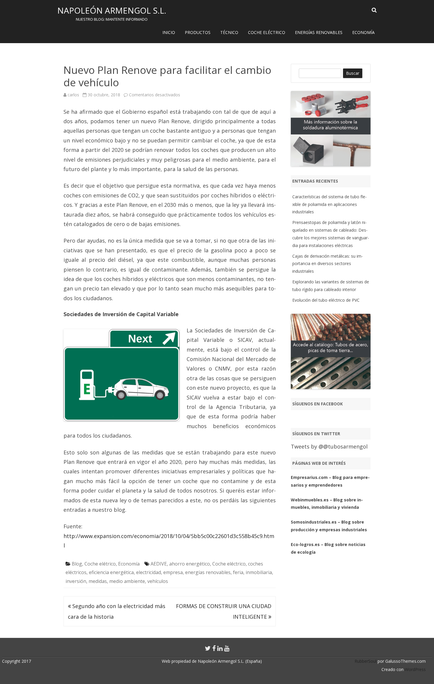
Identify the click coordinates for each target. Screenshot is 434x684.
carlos (73, 95)
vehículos (157, 581)
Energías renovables (318, 32)
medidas (98, 581)
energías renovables (208, 572)
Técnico (229, 32)
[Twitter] (208, 648)
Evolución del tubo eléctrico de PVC (326, 300)
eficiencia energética (111, 572)
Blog (77, 563)
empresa (173, 572)
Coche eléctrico (266, 32)
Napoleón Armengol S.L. (111, 10)
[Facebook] (214, 648)
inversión (76, 581)
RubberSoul (365, 661)
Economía (363, 32)
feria (238, 572)
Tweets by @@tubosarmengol (329, 446)
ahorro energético (189, 563)
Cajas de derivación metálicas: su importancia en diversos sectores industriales (327, 263)
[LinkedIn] (220, 648)
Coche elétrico (100, 563)
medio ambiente (127, 581)
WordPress (415, 669)
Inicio (168, 32)
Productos (198, 32)
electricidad (148, 572)
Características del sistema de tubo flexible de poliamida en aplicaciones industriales (329, 204)
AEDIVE (159, 563)
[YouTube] (226, 648)
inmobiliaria (259, 572)
